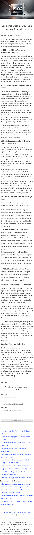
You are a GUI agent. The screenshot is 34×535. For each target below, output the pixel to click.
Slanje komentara (17, 420)
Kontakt (13, 512)
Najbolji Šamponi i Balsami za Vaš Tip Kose (16, 469)
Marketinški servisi (23, 515)
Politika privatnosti (23, 512)
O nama (6, 512)
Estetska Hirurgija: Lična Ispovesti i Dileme (16, 478)
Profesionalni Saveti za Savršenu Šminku (15, 466)
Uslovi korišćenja (10, 515)
